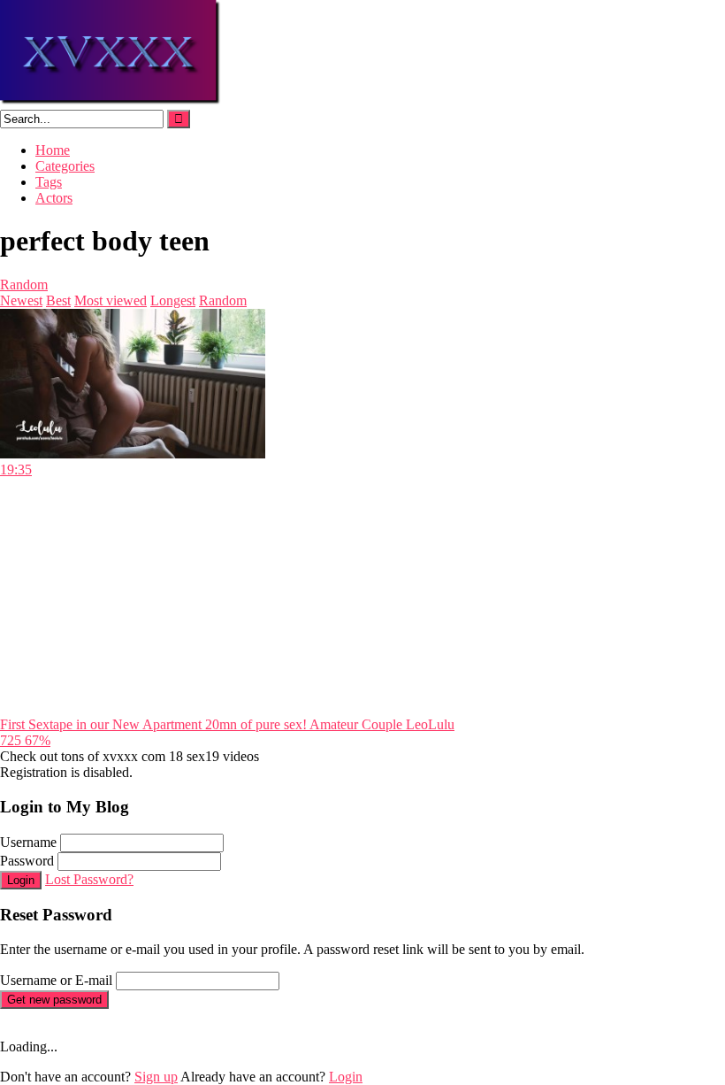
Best (58, 300)
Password (27, 860)
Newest (21, 300)
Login (20, 880)
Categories (65, 165)
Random (24, 284)
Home (52, 150)
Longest (172, 300)
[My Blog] (111, 101)
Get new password (54, 999)
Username (28, 842)
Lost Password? (89, 879)
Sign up (156, 1076)
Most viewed (110, 300)
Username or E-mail (56, 980)
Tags (48, 181)
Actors (53, 197)
